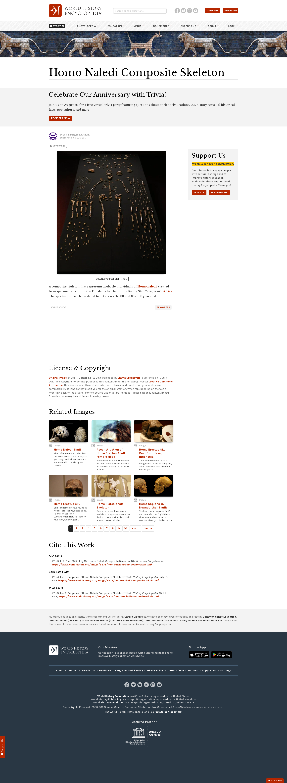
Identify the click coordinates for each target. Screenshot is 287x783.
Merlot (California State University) (122, 620)
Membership (219, 192)
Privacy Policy (155, 670)
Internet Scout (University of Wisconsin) (74, 620)
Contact (72, 670)
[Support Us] (2, 747)
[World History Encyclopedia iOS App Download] (199, 655)
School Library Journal (183, 620)
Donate (199, 192)
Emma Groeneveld (129, 377)
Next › (135, 528)
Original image (58, 377)
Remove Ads (163, 307)
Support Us (188, 26)
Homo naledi (147, 286)
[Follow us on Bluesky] (140, 686)
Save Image (57, 145)
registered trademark (168, 711)
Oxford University (135, 616)
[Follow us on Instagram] (153, 686)
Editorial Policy (133, 670)
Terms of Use (175, 670)
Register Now (60, 118)
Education (114, 26)
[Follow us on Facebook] (127, 686)
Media (137, 26)
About (212, 26)
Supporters (209, 670)
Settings (225, 670)
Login (232, 26)
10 (125, 528)
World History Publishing (106, 699)
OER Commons (154, 620)
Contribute (161, 26)
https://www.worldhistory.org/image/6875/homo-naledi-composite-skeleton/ (101, 564)
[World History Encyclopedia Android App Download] (221, 655)
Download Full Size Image (111, 278)
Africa (167, 291)
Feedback (105, 670)
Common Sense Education (219, 616)
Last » (148, 528)
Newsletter (88, 670)
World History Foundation (113, 696)
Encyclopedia (86, 26)
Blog (118, 670)
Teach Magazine (213, 620)
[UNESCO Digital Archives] (143, 735)
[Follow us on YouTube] (160, 686)
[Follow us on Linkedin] (147, 686)
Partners (193, 670)
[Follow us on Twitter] (134, 686)
